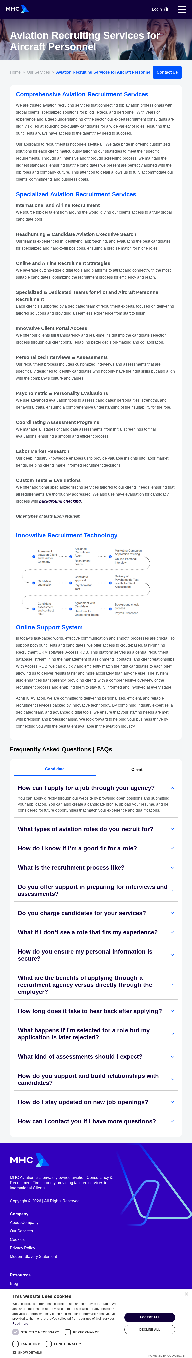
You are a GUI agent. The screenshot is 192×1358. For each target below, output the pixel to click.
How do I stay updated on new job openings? (83, 1102)
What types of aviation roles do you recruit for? (86, 829)
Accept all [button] (150, 1317)
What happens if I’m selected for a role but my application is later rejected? (84, 1034)
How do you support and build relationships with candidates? (88, 1079)
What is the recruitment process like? (71, 867)
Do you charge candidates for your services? (82, 913)
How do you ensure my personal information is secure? (85, 955)
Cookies (17, 1239)
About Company (24, 1222)
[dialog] (96, 1323)
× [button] (186, 1294)
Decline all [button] (150, 1329)
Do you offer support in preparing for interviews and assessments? (93, 890)
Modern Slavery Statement (33, 1256)
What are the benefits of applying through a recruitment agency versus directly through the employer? (85, 984)
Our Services (21, 1231)
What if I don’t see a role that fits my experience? (88, 932)
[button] (66, 1352)
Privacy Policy (22, 1248)
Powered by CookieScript (168, 1355)
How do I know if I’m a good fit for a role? (77, 848)
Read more (20, 1323)
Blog (14, 1283)
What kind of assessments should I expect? (80, 1056)
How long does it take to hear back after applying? (90, 1011)
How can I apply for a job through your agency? (86, 787)
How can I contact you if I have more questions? (87, 1121)
